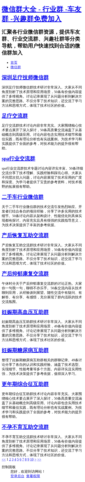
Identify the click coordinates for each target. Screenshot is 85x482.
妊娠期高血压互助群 (25, 312)
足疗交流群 (15, 116)
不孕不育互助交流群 (25, 427)
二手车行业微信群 (23, 197)
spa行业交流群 (18, 158)
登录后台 (17, 476)
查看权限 (33, 476)
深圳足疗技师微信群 (25, 77)
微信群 (15, 67)
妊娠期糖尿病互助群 (25, 350)
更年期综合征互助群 (25, 384)
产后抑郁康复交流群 (25, 273)
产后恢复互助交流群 (25, 235)
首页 (13, 62)
